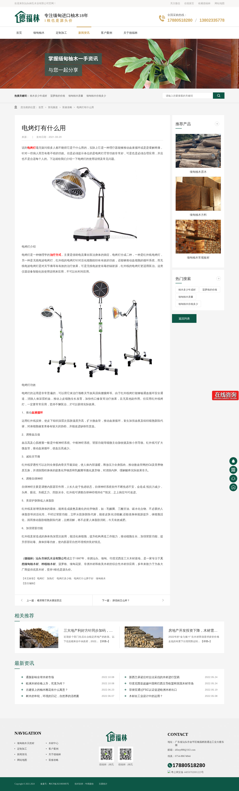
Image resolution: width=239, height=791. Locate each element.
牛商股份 (89, 784)
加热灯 (51, 578)
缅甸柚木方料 (198, 215)
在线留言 (189, 3)
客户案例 (106, 32)
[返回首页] (233, 487)
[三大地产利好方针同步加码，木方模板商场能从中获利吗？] (39, 637)
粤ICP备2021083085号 (59, 784)
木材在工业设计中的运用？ (146, 696)
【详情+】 (104, 641)
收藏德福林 (204, 3)
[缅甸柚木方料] (198, 194)
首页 (19, 32)
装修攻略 (67, 107)
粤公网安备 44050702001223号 (187, 772)
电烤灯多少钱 (64, 578)
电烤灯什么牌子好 (84, 578)
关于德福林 (131, 32)
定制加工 (61, 32)
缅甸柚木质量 (75, 95)
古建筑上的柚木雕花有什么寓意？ (47, 690)
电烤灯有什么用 (85, 107)
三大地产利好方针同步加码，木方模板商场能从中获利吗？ (89, 630)
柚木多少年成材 (38, 95)
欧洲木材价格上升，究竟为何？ (45, 683)
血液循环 (37, 412)
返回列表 (184, 318)
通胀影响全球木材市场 (40, 677)
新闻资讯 (84, 32)
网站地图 (219, 3)
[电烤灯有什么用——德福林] (28, 16)
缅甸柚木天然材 (25, 743)
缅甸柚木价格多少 (96, 95)
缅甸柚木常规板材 (198, 257)
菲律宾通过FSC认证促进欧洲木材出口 (153, 690)
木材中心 (53, 743)
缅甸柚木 (38, 32)
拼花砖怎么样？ (121, 600)
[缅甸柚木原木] (198, 151)
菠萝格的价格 (57, 95)
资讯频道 (53, 107)
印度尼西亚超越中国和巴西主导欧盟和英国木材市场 (161, 683)
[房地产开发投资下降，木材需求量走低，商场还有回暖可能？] (144, 637)
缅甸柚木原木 (198, 172)
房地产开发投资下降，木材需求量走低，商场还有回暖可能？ (193, 630)
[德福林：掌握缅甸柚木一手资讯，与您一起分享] (119, 64)
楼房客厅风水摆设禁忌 (49, 600)
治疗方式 (55, 255)
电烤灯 (31, 148)
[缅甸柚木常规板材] (198, 237)
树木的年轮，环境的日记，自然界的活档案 (52, 696)
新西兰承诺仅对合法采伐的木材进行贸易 (154, 677)
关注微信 (175, 3)
